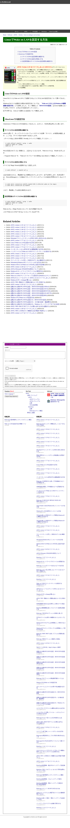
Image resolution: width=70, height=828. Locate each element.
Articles (21, 35)
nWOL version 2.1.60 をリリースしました (24, 229)
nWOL (25, 31)
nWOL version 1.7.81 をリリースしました (24, 236)
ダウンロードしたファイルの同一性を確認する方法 (50, 687)
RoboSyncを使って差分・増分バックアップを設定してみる (50, 798)
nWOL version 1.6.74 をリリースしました (24, 258)
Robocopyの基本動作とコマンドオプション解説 (18, 419)
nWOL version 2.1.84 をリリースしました (24, 227)
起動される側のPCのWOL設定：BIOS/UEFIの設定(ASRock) (30, 286)
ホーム (16, 31)
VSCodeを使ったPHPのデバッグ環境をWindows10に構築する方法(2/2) (50, 521)
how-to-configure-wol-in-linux (32, 35)
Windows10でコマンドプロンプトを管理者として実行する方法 (50, 629)
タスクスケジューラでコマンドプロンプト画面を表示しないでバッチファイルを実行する (50, 751)
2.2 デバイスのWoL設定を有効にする (31, 59)
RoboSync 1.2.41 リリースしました (46, 746)
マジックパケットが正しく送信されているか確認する (28, 260)
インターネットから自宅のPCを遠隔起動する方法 (27, 249)
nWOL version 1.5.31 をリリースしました (24, 273)
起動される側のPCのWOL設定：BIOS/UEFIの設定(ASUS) (29, 289)
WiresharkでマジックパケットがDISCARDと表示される (28, 238)
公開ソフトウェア (32, 395)
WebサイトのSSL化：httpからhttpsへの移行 (48, 647)
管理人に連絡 (31, 412)
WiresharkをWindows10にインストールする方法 (26, 262)
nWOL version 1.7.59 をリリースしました (24, 253)
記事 (31, 403)
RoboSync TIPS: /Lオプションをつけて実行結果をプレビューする (50, 770)
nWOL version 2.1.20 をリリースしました (24, 231)
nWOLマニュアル (35, 399)
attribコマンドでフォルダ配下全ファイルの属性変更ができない (50, 793)
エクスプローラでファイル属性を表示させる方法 (50, 708)
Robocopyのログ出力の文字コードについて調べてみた (50, 741)
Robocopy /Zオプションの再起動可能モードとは (50, 678)
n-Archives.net (5, 2)
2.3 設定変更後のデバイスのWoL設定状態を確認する (36, 61)
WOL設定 (35, 31)
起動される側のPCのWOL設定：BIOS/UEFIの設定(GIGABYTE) (31, 293)
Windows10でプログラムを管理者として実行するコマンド (50, 623)
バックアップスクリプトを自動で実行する (48, 803)
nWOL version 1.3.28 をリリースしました (24, 308)
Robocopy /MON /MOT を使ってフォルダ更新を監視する (50, 634)
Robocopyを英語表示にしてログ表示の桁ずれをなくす (50, 736)
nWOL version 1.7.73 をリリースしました (24, 247)
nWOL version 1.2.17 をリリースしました (24, 313)
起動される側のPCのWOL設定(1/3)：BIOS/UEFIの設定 (28, 300)
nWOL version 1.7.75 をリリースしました (24, 245)
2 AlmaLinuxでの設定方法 (25, 54)
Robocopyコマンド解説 (36, 410)
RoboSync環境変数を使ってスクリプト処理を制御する (50, 608)
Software (10, 35)
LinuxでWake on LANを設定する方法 (22, 242)
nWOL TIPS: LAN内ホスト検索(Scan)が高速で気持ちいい (29, 311)
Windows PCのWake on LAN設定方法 (22, 297)
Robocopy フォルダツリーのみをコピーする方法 (50, 565)
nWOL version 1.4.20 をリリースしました (24, 284)
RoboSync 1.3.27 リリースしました (46, 557)
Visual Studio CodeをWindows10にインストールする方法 (50, 506)
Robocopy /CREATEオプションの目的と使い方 (49, 613)
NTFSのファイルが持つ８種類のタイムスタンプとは (50, 618)
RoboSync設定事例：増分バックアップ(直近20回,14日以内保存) (49, 783)
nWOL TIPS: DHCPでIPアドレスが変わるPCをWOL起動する (30, 306)
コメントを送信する (10, 376)
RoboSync (44, 31)
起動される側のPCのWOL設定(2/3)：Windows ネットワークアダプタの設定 (35, 304)
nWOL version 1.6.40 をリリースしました (24, 267)
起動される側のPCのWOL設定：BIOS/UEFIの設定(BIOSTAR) (30, 291)
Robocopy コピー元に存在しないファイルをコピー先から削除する (50, 570)
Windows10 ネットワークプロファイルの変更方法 (27, 271)
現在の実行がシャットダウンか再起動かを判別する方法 (50, 456)
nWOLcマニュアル (35, 401)
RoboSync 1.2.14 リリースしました (46, 807)
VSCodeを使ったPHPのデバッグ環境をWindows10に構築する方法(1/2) (50, 516)
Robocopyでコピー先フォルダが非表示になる (49, 717)
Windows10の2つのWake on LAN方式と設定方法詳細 (27, 264)
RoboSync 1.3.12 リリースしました (46, 579)
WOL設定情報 (34, 405)
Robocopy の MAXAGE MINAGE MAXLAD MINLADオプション (48, 501)
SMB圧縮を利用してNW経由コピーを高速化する (50, 486)
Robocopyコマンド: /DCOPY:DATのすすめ (48, 788)
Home (4, 35)
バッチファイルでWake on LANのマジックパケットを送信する (31, 251)
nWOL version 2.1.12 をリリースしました (24, 234)
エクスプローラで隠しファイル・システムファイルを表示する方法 (50, 713)
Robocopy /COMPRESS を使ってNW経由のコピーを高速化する (50, 482)
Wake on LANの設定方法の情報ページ (15, 424)
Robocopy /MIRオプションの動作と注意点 (48, 639)
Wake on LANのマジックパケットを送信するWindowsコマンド (31, 275)
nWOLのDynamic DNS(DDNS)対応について (25, 269)
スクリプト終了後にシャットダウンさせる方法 (49, 731)
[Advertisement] (35, 17)
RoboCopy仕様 (53, 31)
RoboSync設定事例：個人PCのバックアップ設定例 (50, 765)
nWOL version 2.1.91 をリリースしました (24, 225)
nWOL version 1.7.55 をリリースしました (24, 256)
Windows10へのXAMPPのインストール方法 (48, 511)
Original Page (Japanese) (11, 396)
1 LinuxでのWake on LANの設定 (27, 51)
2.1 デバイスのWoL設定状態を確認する (32, 56)
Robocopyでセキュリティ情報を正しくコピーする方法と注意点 (50, 424)
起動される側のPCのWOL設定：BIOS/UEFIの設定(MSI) (29, 295)
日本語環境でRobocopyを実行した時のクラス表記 (50, 603)
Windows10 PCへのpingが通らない (22, 280)
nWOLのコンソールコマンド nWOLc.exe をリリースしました (30, 278)
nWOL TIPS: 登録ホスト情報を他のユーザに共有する (28, 282)
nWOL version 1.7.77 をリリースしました (24, 240)
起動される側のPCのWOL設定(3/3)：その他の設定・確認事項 (31, 302)
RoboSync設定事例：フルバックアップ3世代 (49, 779)
